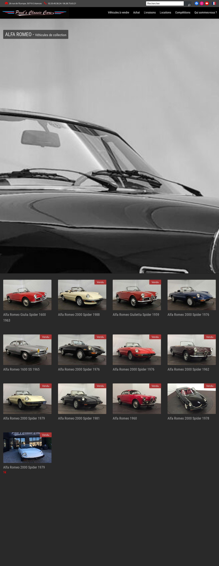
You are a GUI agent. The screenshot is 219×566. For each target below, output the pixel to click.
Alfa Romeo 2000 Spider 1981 (79, 418)
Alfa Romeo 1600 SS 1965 (21, 369)
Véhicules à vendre (118, 12)
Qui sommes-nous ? (205, 12)
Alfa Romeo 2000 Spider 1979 (24, 418)
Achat (136, 12)
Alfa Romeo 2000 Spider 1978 (188, 418)
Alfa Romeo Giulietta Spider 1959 (136, 314)
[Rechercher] (187, 3)
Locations (165, 12)
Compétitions (182, 12)
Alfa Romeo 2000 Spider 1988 (79, 314)
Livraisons (150, 12)
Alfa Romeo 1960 (125, 418)
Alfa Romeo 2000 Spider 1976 (188, 314)
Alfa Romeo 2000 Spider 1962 (188, 369)
